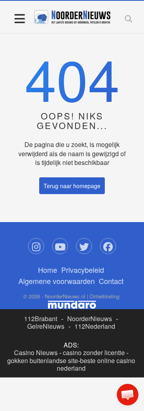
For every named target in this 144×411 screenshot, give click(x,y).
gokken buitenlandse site (42, 360)
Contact (111, 281)
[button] (127, 394)
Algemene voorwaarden (56, 281)
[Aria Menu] (19, 18)
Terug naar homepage (72, 186)
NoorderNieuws (89, 318)
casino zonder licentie (94, 352)
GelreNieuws (45, 326)
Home (47, 269)
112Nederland (94, 326)
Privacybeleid (82, 269)
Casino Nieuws (36, 352)
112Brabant (40, 318)
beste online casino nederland (96, 364)
